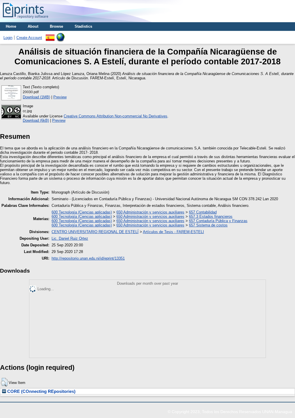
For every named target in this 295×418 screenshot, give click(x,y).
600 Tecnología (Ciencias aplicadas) (82, 212)
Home (11, 26)
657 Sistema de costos (208, 225)
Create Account (29, 37)
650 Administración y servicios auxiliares (150, 212)
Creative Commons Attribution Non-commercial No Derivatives (115, 116)
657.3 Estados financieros (210, 216)
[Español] (50, 35)
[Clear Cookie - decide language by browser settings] (60, 35)
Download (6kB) (36, 120)
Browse (56, 26)
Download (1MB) (36, 97)
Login (7, 37)
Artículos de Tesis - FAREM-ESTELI (173, 232)
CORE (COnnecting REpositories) (40, 391)
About (33, 26)
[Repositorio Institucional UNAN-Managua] (25, 20)
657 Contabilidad (203, 212)
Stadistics (83, 26)
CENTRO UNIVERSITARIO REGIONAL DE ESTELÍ (95, 232)
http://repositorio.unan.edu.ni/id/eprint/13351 (88, 258)
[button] (4, 382)
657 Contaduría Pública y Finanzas (218, 221)
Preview (60, 97)
